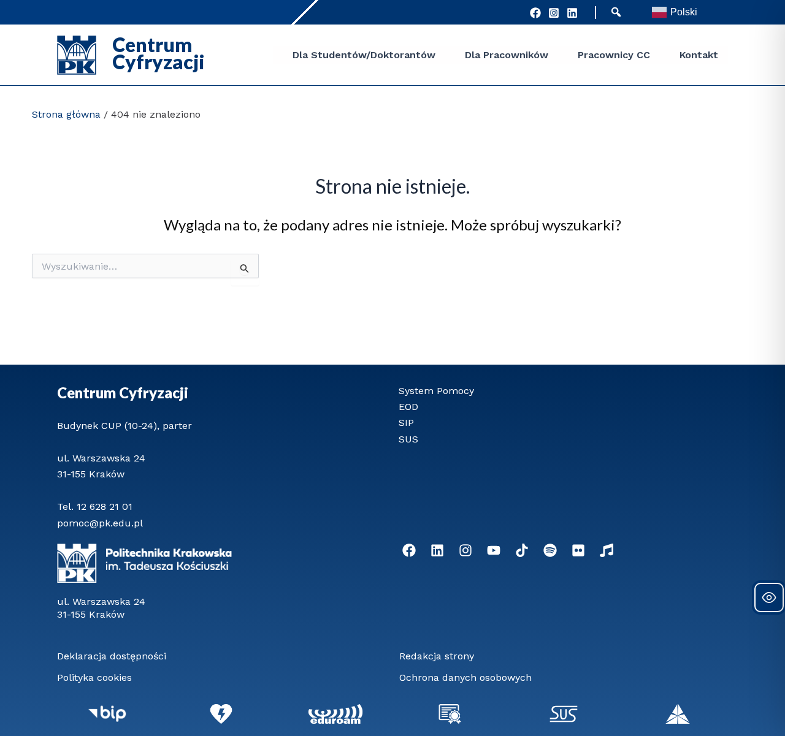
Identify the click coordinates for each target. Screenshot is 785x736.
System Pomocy (436, 390)
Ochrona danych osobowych (465, 677)
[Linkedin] (572, 12)
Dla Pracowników (506, 55)
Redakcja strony (436, 656)
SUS (408, 439)
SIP (406, 422)
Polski (683, 12)
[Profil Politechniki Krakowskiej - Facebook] (535, 12)
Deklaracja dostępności (111, 656)
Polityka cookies (94, 677)
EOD (408, 406)
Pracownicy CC (614, 55)
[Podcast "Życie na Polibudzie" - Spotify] (550, 550)
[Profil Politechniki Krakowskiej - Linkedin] (437, 550)
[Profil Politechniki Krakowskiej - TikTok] (522, 550)
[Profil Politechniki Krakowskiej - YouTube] (493, 550)
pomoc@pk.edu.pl (100, 523)
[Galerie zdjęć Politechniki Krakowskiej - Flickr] (578, 550)
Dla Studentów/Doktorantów (364, 55)
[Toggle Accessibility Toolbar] (769, 597)
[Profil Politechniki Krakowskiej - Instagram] (553, 12)
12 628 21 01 (104, 506)
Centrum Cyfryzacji (122, 392)
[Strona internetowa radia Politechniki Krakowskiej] (606, 550)
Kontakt (699, 55)
